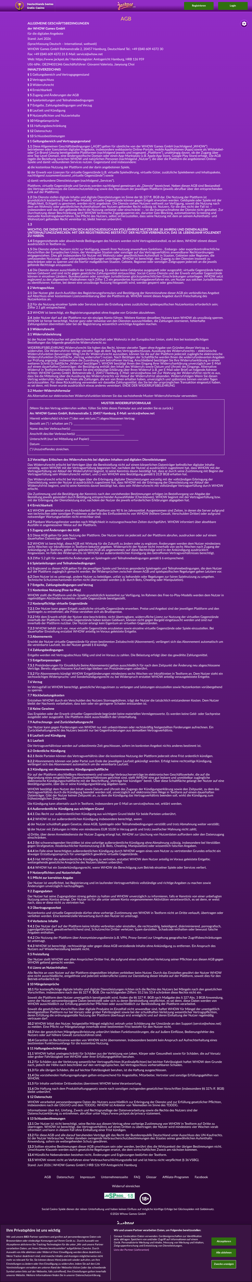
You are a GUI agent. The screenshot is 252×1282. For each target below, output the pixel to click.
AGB (47, 1177)
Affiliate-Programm (175, 1177)
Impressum (87, 1177)
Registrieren (199, 6)
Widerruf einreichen (126, 1186)
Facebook (201, 1177)
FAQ (137, 1177)
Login (233, 6)
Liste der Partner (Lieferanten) (131, 1250)
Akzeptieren (224, 1241)
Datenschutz (65, 1177)
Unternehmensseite (114, 1177)
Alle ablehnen (224, 1252)
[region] (126, 1253)
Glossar (151, 1177)
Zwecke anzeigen (224, 1264)
